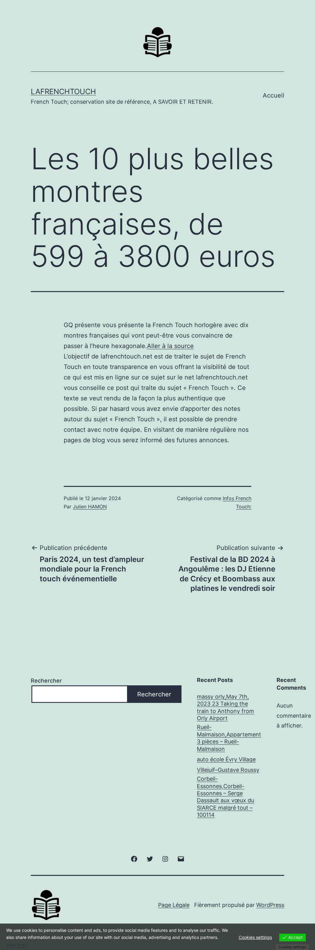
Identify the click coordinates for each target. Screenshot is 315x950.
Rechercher (46, 680)
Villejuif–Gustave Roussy (228, 770)
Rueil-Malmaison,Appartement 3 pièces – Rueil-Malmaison (229, 738)
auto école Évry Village (226, 759)
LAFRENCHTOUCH (63, 91)
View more (16, 944)
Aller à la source (170, 346)
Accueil (273, 95)
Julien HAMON (90, 506)
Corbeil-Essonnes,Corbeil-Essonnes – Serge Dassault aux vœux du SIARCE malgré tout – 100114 (225, 797)
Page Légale (173, 905)
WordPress (270, 905)
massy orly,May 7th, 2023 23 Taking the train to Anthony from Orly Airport (225, 707)
